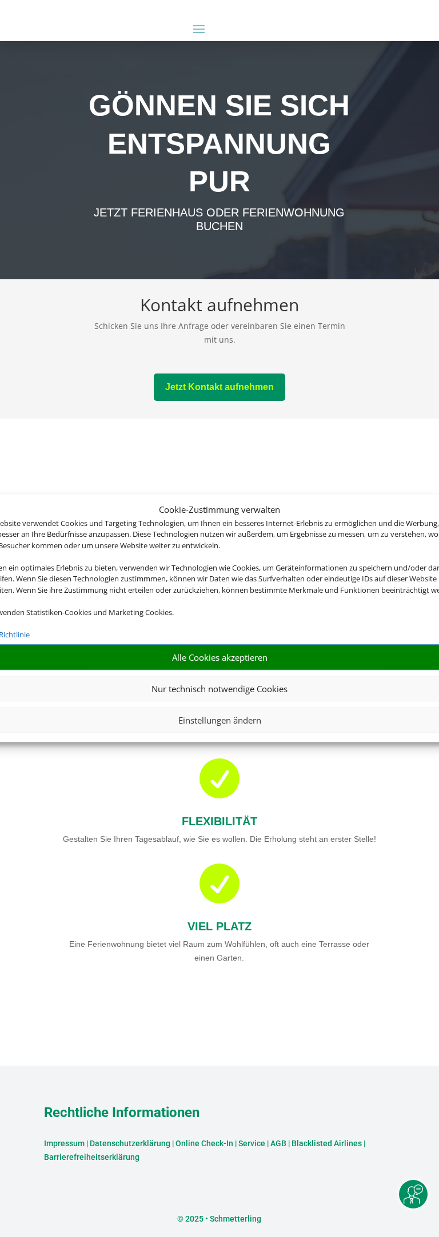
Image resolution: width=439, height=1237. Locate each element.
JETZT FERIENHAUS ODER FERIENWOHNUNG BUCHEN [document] (219, 219)
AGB (278, 1143)
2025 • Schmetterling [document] (222, 1218)
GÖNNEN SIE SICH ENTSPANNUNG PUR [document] (219, 143)
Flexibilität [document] (219, 821)
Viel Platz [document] (219, 926)
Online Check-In (204, 1143)
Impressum (64, 1143)
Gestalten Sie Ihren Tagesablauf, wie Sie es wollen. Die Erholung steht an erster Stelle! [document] (219, 839)
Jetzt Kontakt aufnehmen (219, 387)
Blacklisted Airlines (327, 1143)
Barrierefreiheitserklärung (91, 1157)
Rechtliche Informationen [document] (121, 1113)
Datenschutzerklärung (130, 1143)
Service (251, 1143)
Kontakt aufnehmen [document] (219, 306)
